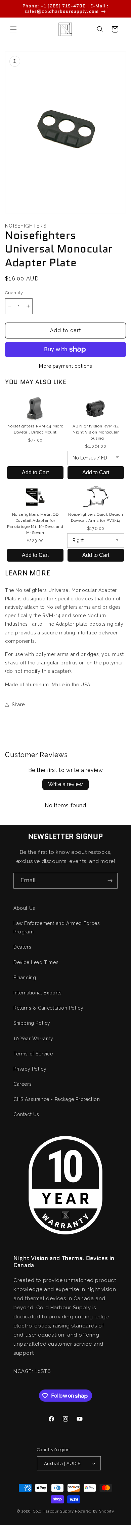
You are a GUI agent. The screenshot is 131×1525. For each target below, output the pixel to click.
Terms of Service (33, 1053)
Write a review (65, 784)
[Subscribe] (109, 881)
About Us (24, 908)
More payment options (65, 366)
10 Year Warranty (33, 1038)
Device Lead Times (35, 962)
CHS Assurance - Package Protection (56, 1099)
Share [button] (18, 704)
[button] (13, 29)
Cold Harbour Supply (53, 1511)
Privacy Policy (29, 1069)
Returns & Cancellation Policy (48, 1008)
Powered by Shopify (94, 1511)
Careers (22, 1084)
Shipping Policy (31, 1023)
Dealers (22, 947)
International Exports (37, 992)
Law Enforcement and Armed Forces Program (56, 927)
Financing (24, 977)
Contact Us (26, 1114)
